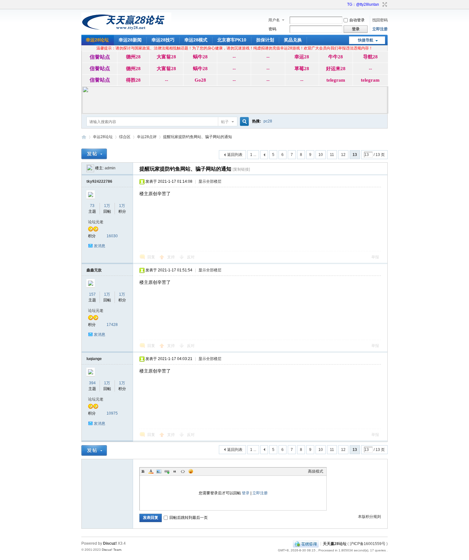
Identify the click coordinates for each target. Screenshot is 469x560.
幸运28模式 (195, 39)
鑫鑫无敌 (94, 270)
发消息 (99, 246)
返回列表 (234, 154)
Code (183, 471)
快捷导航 (365, 40)
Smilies (191, 471)
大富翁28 (166, 56)
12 (343, 154)
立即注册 (380, 29)
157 (92, 294)
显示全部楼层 (209, 181)
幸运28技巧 (163, 39)
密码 (272, 29)
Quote (175, 471)
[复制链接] (241, 169)
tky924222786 (99, 181)
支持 (171, 257)
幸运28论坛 (97, 39)
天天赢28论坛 (83, 137)
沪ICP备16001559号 (367, 543)
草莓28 (301, 68)
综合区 (124, 137)
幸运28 (301, 56)
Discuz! (110, 543)
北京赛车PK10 (231, 39)
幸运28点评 (147, 137)
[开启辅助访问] (344, 4)
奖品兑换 (293, 39)
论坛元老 (95, 222)
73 (92, 205)
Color (151, 471)
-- (234, 56)
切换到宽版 (384, 4)
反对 (191, 257)
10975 (112, 413)
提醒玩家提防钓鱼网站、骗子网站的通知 (197, 137)
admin (110, 168)
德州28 (133, 56)
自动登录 (357, 20)
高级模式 (315, 471)
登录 (245, 493)
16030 (112, 236)
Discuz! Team (111, 549)
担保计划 (265, 39)
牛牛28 (335, 56)
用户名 (274, 20)
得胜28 (133, 80)
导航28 (370, 56)
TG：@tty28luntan (363, 4)
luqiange (94, 359)
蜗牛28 (200, 56)
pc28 (268, 121)
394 (92, 383)
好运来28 (336, 68)
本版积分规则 (369, 516)
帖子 (225, 122)
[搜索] (243, 121)
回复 (151, 257)
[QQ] (306, 543)
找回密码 (380, 20)
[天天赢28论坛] (126, 30)
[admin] (90, 168)
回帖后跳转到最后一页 (188, 517)
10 (320, 154)
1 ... (253, 154)
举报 (375, 257)
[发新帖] (94, 154)
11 (332, 154)
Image (159, 471)
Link (167, 471)
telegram (335, 80)
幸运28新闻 (130, 39)
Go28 (200, 80)
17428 (112, 324)
